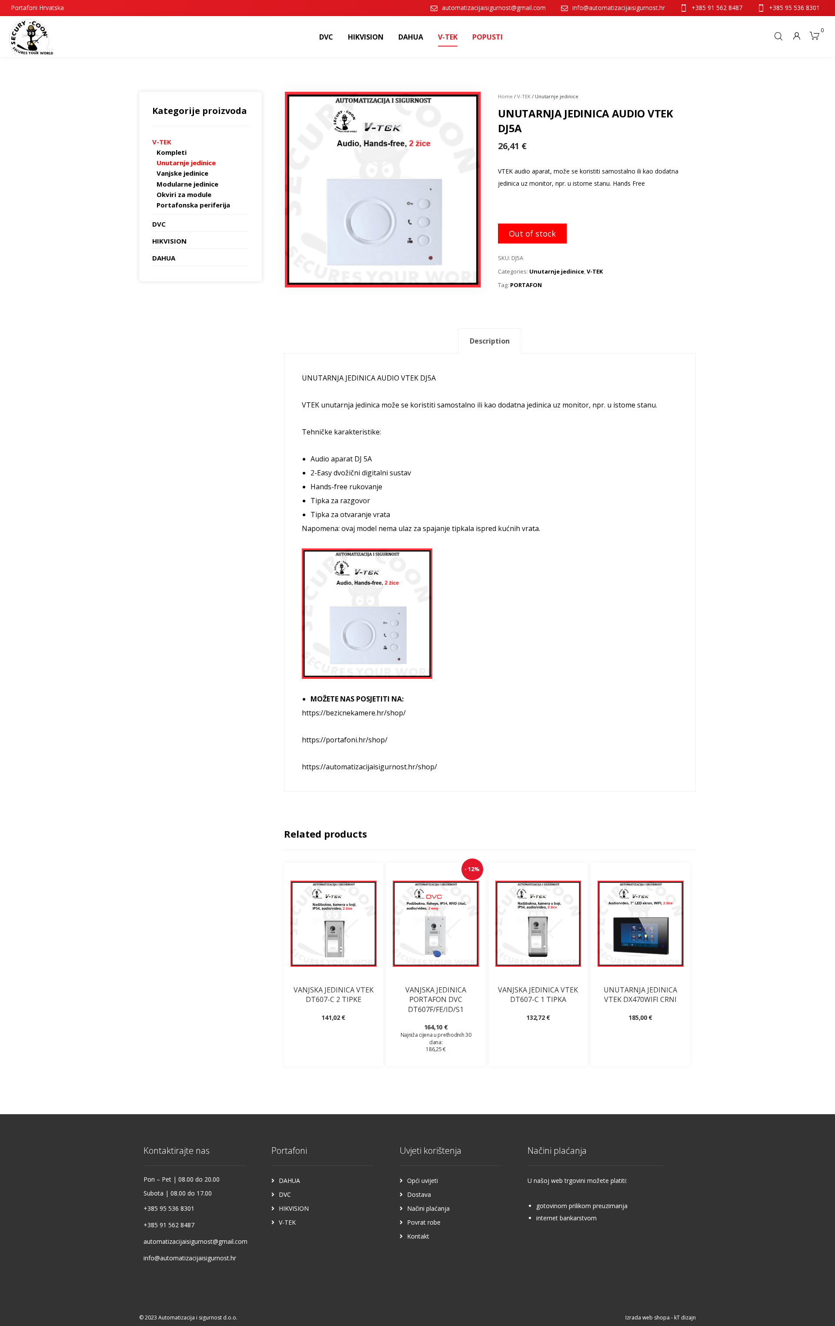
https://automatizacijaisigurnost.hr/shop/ (369, 767)
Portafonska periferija (193, 204)
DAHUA (163, 258)
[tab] (489, 341)
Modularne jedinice (187, 184)
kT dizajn (685, 1317)
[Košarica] (815, 35)
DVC (159, 224)
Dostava (419, 1194)
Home (505, 96)
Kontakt (418, 1236)
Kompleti (172, 152)
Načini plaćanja (428, 1208)
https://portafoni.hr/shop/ (344, 740)
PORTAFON (526, 285)
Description (490, 341)
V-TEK (524, 96)
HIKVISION (169, 241)
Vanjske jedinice (182, 173)
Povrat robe (424, 1222)
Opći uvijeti (422, 1180)
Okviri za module (184, 194)
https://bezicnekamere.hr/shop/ (354, 713)
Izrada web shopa (647, 1317)
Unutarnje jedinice (556, 271)
